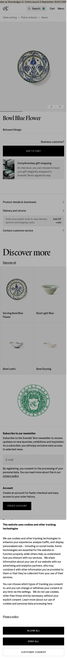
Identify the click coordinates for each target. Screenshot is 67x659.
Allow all (33, 630)
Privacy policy (11, 616)
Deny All (33, 641)
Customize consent (33, 652)
